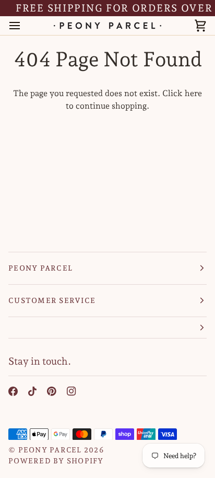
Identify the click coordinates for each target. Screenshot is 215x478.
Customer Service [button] (51, 300)
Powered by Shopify (56, 461)
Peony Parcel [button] (40, 268)
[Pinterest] (51, 391)
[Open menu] (24, 26)
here (193, 93)
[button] (107, 328)
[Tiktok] (32, 391)
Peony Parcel (50, 450)
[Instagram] (71, 391)
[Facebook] (13, 391)
